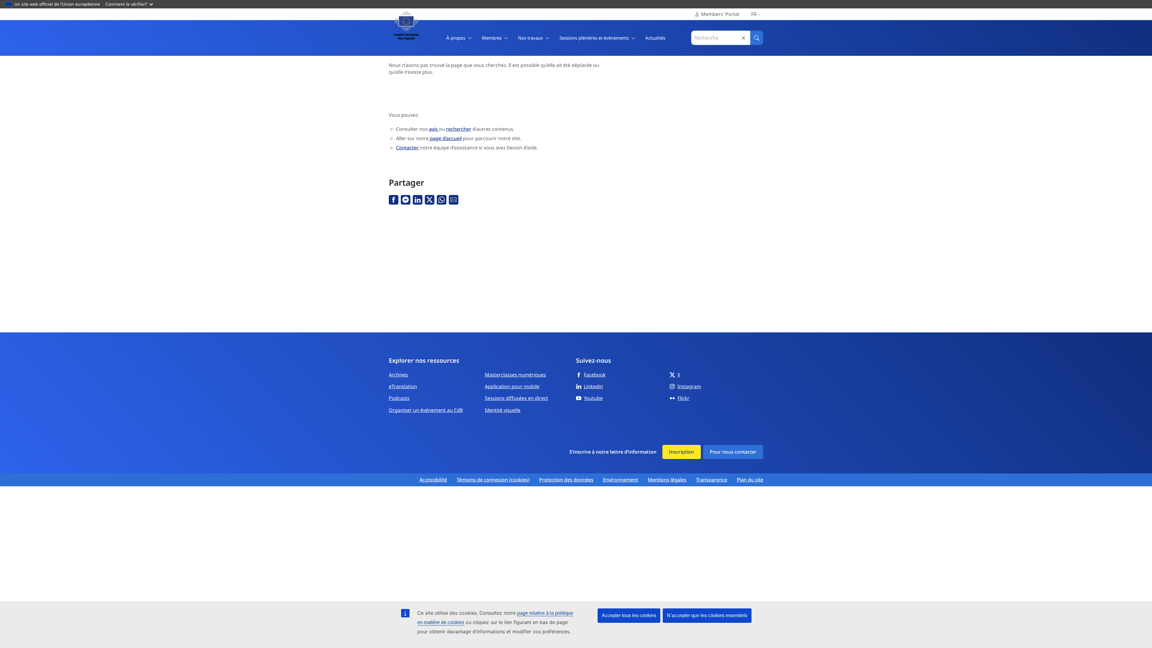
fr (754, 14)
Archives (398, 374)
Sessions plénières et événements (594, 38)
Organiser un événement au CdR (426, 410)
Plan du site (750, 480)
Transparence (711, 480)
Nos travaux (530, 38)
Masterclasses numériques (515, 374)
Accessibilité (433, 480)
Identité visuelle (502, 410)
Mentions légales (667, 480)
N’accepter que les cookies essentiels (707, 615)
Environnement (620, 480)
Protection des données (566, 480)
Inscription (681, 451)
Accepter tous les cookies (629, 615)
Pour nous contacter (733, 451)
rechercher (458, 129)
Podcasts (399, 398)
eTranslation (403, 386)
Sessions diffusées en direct (516, 398)
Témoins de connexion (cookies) (493, 480)
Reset (743, 38)
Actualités (655, 38)
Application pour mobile (512, 386)
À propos (455, 38)
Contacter (408, 147)
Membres (492, 38)
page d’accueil (445, 138)
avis (434, 129)
